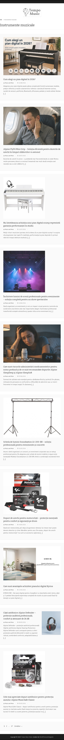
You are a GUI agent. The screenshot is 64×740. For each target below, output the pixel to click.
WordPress (43, 737)
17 (12, 726)
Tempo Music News (26, 737)
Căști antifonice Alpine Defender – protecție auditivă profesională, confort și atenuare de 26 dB (19, 616)
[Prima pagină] (1, 20)
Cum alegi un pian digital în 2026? (19, 79)
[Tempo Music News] (32, 12)
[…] (4, 93)
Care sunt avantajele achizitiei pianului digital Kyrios (28, 586)
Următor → (18, 726)
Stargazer (50, 737)
